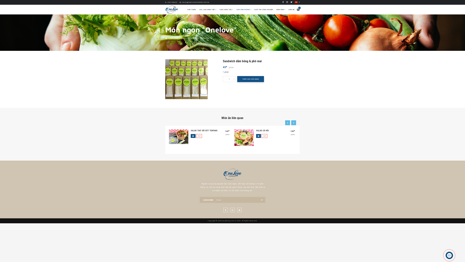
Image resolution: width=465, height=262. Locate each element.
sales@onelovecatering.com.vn (195, 2)
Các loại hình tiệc (207, 9)
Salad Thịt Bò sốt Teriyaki (204, 130)
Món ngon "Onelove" (199, 38)
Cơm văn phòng (243, 9)
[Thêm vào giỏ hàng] (193, 136)
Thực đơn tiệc (225, 9)
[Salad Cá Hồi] (244, 137)
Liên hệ (291, 9)
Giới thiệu (191, 9)
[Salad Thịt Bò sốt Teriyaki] (178, 136)
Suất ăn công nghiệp (263, 9)
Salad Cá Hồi (262, 130)
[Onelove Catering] (232, 174)
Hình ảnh (280, 9)
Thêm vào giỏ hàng (250, 79)
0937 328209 (172, 2)
